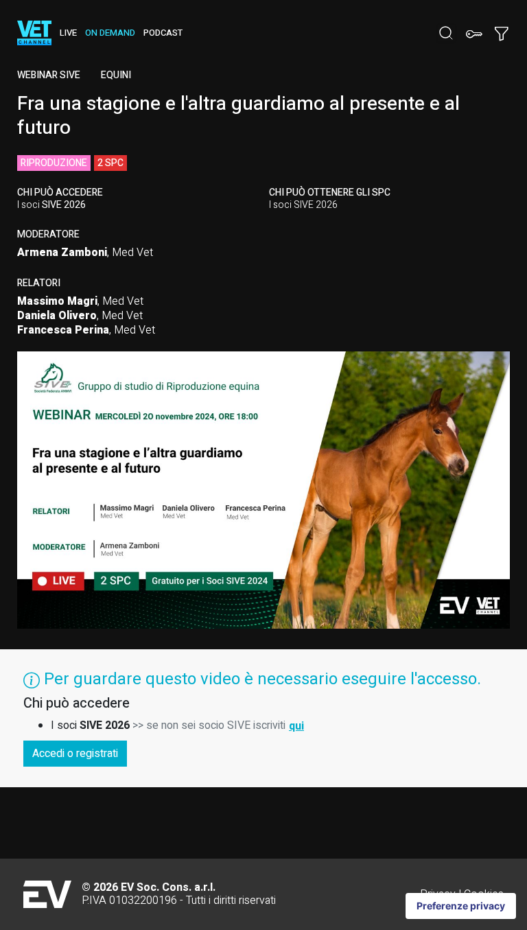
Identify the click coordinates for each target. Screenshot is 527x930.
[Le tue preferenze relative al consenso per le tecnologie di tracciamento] (461, 906)
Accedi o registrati (75, 753)
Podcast (163, 32)
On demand (110, 32)
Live (68, 32)
